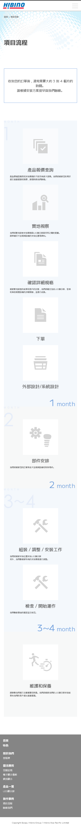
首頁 (6, 16)
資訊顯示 (7, 778)
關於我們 (8, 753)
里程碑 (6, 758)
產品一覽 (8, 786)
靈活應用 (8, 765)
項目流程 (7, 803)
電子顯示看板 (10, 774)
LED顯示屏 (9, 791)
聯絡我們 (7, 807)
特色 (5, 745)
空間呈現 (7, 770)
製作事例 (8, 799)
